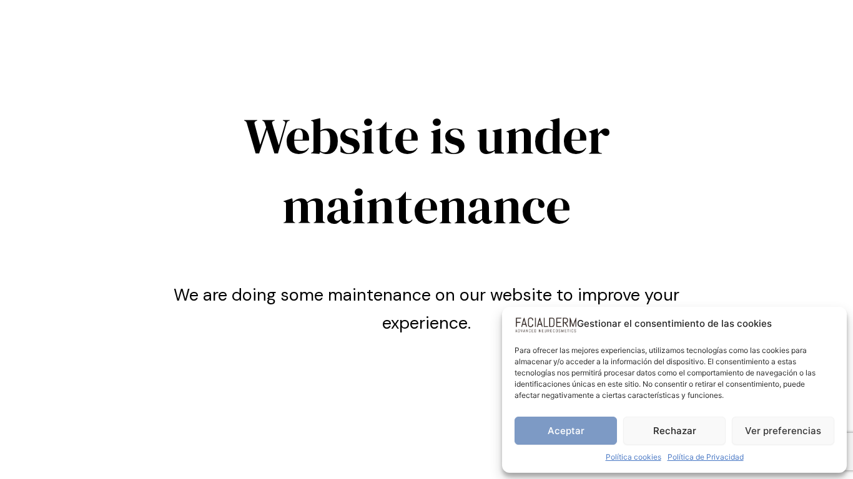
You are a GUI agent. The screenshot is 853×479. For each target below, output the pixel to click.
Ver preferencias (783, 431)
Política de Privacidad (706, 457)
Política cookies (633, 457)
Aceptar (566, 431)
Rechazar (674, 431)
